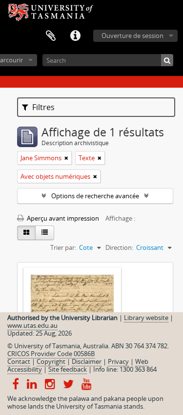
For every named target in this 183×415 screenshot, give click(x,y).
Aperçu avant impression (62, 218)
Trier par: (63, 247)
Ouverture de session (132, 35)
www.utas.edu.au (32, 325)
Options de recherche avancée (95, 195)
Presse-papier (51, 36)
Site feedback (67, 369)
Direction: (119, 247)
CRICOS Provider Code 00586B (51, 353)
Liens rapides (75, 36)
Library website (146, 317)
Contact (18, 361)
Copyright (51, 361)
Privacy (118, 361)
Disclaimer (87, 361)
